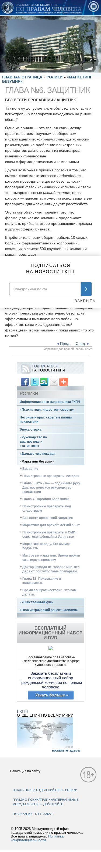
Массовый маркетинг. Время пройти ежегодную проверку (51, 558)
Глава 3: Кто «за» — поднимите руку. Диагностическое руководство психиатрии (51, 487)
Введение (30, 469)
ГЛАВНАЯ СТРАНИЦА (22, 77)
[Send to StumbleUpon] (44, 382)
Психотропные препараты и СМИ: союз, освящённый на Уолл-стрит (49, 534)
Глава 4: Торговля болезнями (45, 499)
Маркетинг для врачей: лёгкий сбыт (51, 525)
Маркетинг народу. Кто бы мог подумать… (46, 546)
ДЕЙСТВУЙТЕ (53, 804)
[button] (16, 68)
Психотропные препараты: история (50, 476)
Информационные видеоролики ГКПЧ (50, 402)
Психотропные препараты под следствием (46, 508)
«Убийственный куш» (37, 602)
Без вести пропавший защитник (47, 518)
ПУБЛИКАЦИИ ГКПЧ (27, 813)
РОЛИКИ (55, 77)
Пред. (64, 343)
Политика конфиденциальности (37, 838)
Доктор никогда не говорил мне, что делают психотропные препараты (50, 569)
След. (81, 343)
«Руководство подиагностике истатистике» (33, 441)
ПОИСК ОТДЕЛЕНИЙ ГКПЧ (43, 790)
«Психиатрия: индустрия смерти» (47, 409)
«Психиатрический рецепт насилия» (49, 610)
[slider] (50, 68)
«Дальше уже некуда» (37, 454)
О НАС (17, 790)
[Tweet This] (34, 382)
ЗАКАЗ (48, 813)
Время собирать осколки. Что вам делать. (49, 592)
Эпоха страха (30, 429)
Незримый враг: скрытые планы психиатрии (46, 420)
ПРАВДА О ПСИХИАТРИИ (31, 799)
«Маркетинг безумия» (37, 461)
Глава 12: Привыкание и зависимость (41, 581)
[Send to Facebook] (24, 382)
